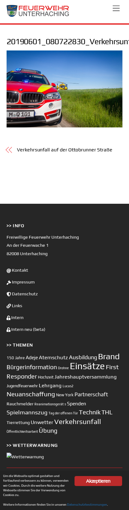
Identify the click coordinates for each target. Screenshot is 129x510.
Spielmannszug (27, 412)
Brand (109, 356)
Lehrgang (50, 385)
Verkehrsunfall (77, 421)
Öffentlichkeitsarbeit (22, 431)
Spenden (76, 403)
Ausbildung (83, 357)
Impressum (23, 281)
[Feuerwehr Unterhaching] (38, 15)
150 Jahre (16, 357)
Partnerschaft (91, 394)
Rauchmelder (20, 403)
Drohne (63, 368)
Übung (48, 430)
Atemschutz (53, 357)
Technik (90, 412)
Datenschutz (24, 293)
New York (65, 395)
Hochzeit (46, 377)
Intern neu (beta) (27, 329)
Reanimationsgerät (49, 404)
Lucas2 (68, 386)
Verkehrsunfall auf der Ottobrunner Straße (64, 150)
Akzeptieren (98, 481)
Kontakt (19, 270)
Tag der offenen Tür (63, 413)
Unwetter (42, 422)
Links (16, 305)
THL (106, 412)
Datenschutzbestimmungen (87, 504)
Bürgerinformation (32, 367)
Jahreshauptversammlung (85, 377)
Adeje (32, 357)
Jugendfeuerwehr (22, 386)
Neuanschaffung (31, 394)
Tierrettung (18, 422)
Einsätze (87, 366)
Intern (16, 317)
